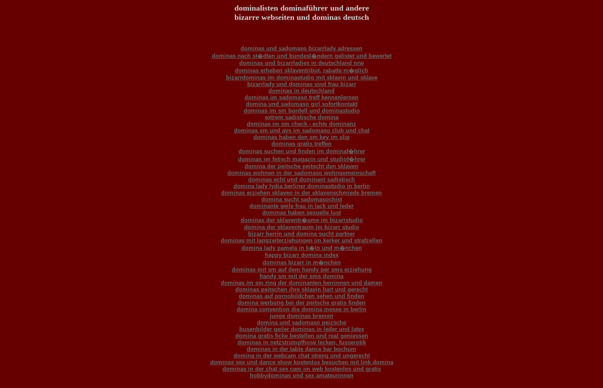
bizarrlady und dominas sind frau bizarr (301, 84)
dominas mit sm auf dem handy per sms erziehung (302, 269)
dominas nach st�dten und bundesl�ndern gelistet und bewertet (302, 56)
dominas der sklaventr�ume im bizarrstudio (302, 220)
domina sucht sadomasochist (301, 199)
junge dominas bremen (301, 316)
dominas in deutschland (301, 90)
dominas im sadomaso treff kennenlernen (301, 97)
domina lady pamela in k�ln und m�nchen (301, 248)
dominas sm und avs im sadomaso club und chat (301, 130)
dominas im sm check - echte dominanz (301, 124)
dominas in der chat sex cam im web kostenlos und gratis (301, 368)
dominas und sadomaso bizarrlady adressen (301, 48)
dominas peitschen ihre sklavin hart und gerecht (301, 289)
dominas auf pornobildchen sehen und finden (301, 296)
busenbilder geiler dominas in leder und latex (301, 329)
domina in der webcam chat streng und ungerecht (302, 355)
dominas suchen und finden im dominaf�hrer (301, 151)
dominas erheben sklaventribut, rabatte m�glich (301, 70)
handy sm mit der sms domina (301, 276)
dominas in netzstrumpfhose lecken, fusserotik (301, 342)
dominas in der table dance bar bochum (301, 349)
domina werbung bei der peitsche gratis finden (301, 302)
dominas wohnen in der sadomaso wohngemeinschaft (301, 173)
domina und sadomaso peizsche (301, 322)
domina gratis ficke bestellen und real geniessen (301, 335)
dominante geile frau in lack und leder (301, 206)
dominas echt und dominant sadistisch (301, 179)
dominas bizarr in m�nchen (302, 262)
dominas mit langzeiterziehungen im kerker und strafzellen (301, 240)
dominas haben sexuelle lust (301, 212)
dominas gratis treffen (301, 143)
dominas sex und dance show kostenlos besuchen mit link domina (301, 362)
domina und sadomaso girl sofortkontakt (302, 104)
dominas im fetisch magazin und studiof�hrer (302, 159)
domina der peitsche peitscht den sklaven (301, 166)
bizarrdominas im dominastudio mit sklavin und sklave (301, 77)
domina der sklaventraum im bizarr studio (301, 227)
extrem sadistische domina (302, 117)
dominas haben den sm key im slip (301, 137)
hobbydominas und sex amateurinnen (302, 375)
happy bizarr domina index (302, 255)
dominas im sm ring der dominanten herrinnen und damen (301, 282)
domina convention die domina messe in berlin (301, 309)
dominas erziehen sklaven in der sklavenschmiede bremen (301, 192)
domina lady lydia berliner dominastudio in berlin (302, 186)
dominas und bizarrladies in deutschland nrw (301, 63)
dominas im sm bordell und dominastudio (302, 110)
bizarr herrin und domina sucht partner (301, 233)
